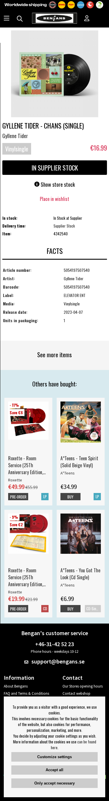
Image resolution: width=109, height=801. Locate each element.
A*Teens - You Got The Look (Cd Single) (80, 574)
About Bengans (16, 686)
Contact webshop (76, 693)
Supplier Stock (64, 226)
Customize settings (54, 757)
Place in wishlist (54, 198)
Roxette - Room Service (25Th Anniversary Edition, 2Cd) (25, 577)
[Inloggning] (87, 18)
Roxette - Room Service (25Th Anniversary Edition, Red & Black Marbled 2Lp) (27, 465)
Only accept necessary (54, 783)
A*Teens (67, 473)
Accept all (54, 770)
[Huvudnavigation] (6, 19)
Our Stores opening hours (82, 686)
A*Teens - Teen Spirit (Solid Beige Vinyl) (79, 462)
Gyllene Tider (15, 136)
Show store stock (57, 184)
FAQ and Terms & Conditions (26, 693)
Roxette (15, 480)
